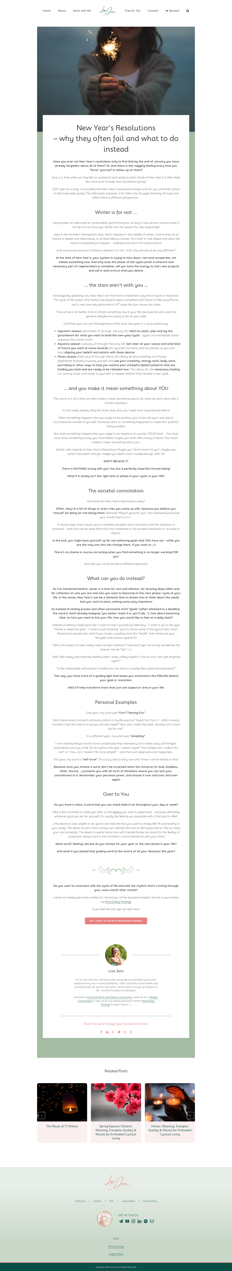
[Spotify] (146, 1221)
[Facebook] (101, 1032)
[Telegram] (119, 1032)
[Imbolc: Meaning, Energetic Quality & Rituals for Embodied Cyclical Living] (170, 1085)
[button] (174, 10)
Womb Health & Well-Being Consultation (109, 997)
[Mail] (152, 1221)
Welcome (80, 1201)
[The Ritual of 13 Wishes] (62, 1085)
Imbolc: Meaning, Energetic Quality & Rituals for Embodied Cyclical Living (169, 1130)
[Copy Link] (131, 1032)
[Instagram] (133, 1221)
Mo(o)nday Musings (118, 901)
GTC (112, 1201)
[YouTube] (127, 1221)
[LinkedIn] (107, 1032)
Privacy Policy (150, 1201)
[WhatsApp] (113, 1032)
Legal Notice (128, 1201)
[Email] (125, 1032)
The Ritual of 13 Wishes (62, 1126)
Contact (97, 1201)
